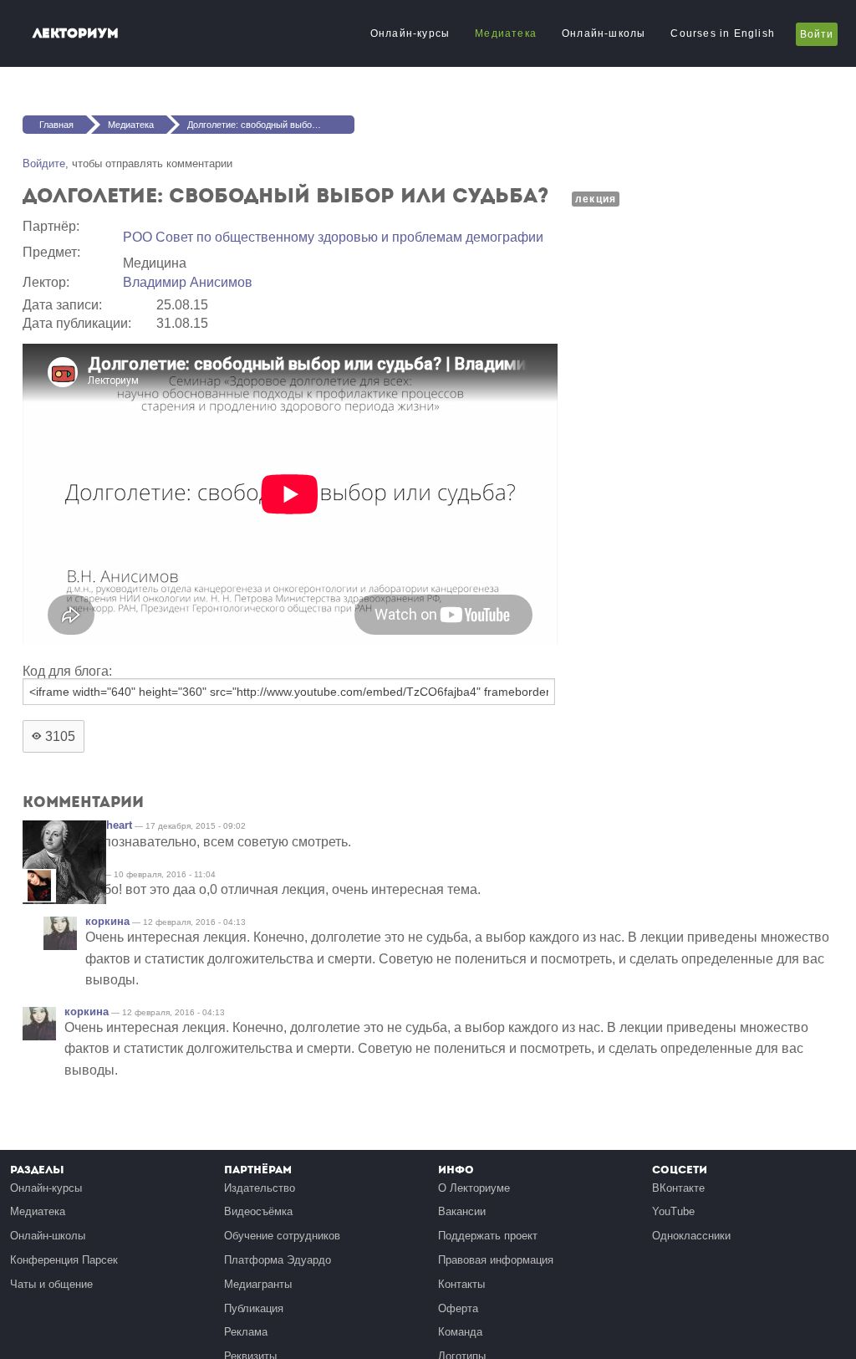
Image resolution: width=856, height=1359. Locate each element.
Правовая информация (495, 1260)
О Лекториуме (474, 1188)
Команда (460, 1332)
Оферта (458, 1308)
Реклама (246, 1332)
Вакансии (462, 1211)
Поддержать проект (488, 1235)
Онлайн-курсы (410, 33)
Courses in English (722, 33)
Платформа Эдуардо (277, 1260)
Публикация (253, 1308)
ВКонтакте (678, 1188)
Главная (56, 125)
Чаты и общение (51, 1284)
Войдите (44, 163)
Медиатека (506, 33)
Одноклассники (691, 1235)
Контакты (461, 1284)
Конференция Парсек (64, 1260)
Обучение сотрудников (282, 1235)
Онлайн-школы (603, 33)
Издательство (259, 1188)
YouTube (673, 1211)
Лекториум (76, 33)
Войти (816, 34)
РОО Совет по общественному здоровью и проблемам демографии (333, 237)
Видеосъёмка (258, 1211)
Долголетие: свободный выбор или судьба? (270, 125)
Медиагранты (258, 1284)
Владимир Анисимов (187, 282)
